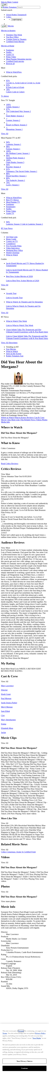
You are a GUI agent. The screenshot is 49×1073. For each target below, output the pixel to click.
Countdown (10, 244)
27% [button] (29, 393)
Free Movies (11, 349)
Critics (8, 17)
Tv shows (5, 96)
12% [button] (3, 393)
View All (4, 134)
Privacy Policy (40, 1033)
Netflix (9, 52)
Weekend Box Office (14, 250)
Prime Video (11, 57)
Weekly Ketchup (12, 253)
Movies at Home (7, 46)
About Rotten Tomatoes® (16, 15)
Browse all (10, 64)
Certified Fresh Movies (15, 42)
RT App (4, 228)
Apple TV (10, 55)
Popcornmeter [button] (36, 393)
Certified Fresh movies (15, 61)
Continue (24, 1068)
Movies (11, 26)
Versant (21, 1031)
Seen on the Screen (13, 354)
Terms (5, 1033)
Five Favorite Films (13, 246)
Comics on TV (12, 241)
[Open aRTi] (4, 4)
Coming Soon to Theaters (16, 39)
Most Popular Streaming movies (18, 59)
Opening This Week (14, 35)
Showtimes (13, 343)
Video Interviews (13, 248)
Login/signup (16, 19)
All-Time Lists (11, 237)
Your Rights (37, 1038)
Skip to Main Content (9, 2)
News (10, 228)
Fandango (10, 50)
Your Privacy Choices (24, 1061)
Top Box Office (12, 37)
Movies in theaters (8, 31)
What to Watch (14, 72)
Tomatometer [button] (10, 393)
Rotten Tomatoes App (14, 356)
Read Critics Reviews (9, 463)
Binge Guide (11, 239)
